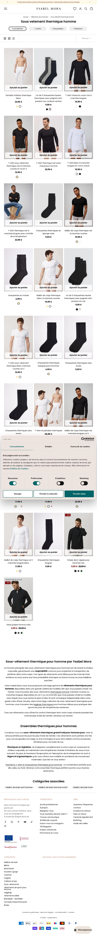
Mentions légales (47, 912)
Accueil (25, 17)
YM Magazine (46, 826)
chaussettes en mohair (18, 295)
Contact (77, 807)
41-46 (18, 288)
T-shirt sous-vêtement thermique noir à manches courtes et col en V (18, 166)
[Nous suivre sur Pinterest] (18, 822)
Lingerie (7, 878)
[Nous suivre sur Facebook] (5, 822)
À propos (44, 807)
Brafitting (77, 820)
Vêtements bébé (11, 895)
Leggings (8, 892)
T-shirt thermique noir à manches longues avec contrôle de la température (18, 233)
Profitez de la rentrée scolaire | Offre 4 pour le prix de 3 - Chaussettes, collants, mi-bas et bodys (48, 2)
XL (23, 87)
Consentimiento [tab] (17, 446)
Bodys (6, 905)
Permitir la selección (48, 494)
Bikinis (6, 865)
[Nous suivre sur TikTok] (31, 822)
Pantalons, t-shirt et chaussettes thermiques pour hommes (34, 764)
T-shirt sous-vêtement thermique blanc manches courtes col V (18, 366)
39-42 (45, 87)
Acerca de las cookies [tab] (80, 446)
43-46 (52, 87)
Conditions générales (30, 912)
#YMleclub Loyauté (48, 820)
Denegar (17, 494)
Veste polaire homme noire (18, 624)
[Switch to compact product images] (13, 38)
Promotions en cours (49, 833)
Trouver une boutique (49, 817)
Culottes (8, 875)
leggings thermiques (43, 704)
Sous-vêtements (11, 884)
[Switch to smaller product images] (9, 38)
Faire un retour (79, 814)
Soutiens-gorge (11, 871)
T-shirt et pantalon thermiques (48, 430)
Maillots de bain (11, 862)
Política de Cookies (19, 469)
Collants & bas (10, 881)
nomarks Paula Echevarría (15, 902)
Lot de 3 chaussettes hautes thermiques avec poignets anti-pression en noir (78, 298)
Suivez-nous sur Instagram (52, 823)
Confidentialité (61, 912)
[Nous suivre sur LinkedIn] (5, 826)
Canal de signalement (83, 817)
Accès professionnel (49, 804)
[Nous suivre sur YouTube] (25, 822)
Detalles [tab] (48, 446)
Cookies (71, 912)
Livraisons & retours (81, 811)
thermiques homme (59, 692)
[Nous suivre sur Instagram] (12, 822)
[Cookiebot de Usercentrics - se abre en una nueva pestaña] (83, 439)
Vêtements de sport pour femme (15, 888)
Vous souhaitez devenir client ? (53, 814)
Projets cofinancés (48, 829)
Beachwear (9, 868)
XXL (27, 87)
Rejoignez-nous (47, 811)
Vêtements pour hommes (39, 17)
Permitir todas (79, 494)
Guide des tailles (80, 823)
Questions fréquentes (83, 804)
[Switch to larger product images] (5, 38)
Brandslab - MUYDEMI (13, 899)
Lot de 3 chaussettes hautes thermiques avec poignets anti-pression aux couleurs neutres (48, 98)
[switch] (36, 483)
